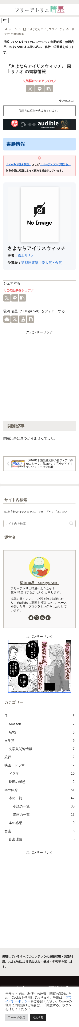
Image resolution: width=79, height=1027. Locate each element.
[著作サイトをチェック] (7, 319)
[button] (48, 88)
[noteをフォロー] (30, 319)
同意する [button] (37, 1017)
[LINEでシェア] (39, 88)
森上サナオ (26, 255)
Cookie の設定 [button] (16, 1017)
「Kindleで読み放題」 (18, 164)
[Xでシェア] (30, 88)
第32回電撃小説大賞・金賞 (41, 262)
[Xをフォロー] (14, 319)
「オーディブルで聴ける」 (55, 164)
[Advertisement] (39, 375)
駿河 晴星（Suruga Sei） (39, 583)
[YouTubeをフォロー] (22, 319)
